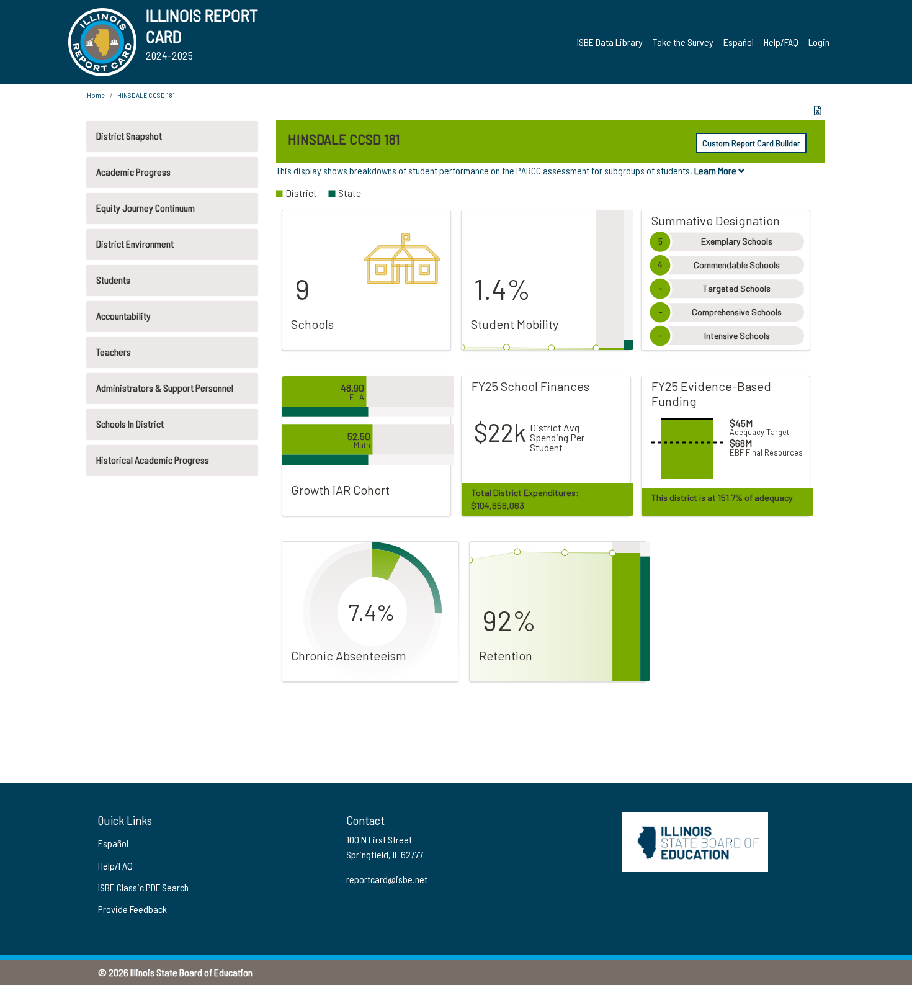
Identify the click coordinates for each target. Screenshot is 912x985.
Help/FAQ (781, 42)
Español (738, 42)
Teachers (113, 352)
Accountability (123, 316)
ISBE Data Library (610, 42)
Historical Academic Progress (152, 460)
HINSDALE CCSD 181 (146, 95)
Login (818, 42)
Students (113, 280)
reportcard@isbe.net (386, 879)
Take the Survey (683, 42)
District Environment (135, 244)
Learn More (716, 170)
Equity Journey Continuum (145, 208)
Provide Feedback (132, 909)
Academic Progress (133, 172)
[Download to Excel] (817, 110)
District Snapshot (129, 136)
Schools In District (130, 424)
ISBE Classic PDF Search (143, 887)
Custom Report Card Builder (751, 143)
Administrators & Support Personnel (164, 388)
